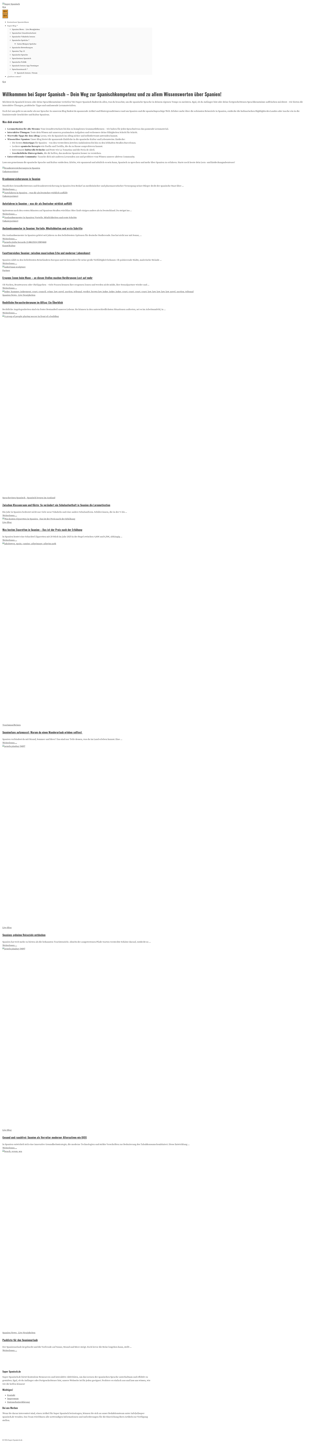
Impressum (13, 1398)
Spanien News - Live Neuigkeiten (18, 295)
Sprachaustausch (19, 69)
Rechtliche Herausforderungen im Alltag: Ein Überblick (32, 302)
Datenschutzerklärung (18, 1402)
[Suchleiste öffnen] (4, 8)
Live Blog (7, 522)
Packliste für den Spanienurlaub (20, 1340)
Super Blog (11, 26)
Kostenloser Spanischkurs (18, 22)
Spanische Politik (19, 62)
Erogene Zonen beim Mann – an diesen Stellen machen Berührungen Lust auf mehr (47, 278)
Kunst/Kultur (8, 245)
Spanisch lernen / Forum (27, 73)
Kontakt (11, 1395)
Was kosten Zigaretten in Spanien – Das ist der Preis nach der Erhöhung (42, 530)
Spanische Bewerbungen (22, 47)
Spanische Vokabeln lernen (23, 37)
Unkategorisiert (10, 171)
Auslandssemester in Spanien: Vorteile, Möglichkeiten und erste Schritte (42, 228)
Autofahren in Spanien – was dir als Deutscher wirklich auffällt (37, 203)
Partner (6, 270)
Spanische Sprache (20, 55)
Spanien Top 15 (18, 51)
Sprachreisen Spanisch (21, 58)
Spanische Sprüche (20, 40)
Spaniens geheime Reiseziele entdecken (24, 935)
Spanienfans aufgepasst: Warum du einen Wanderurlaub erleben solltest (42, 732)
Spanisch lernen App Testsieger (25, 66)
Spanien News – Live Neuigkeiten (26, 29)
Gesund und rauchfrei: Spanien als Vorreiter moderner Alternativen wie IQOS (44, 1137)
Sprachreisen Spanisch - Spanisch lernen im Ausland (28, 497)
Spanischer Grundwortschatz (24, 33)
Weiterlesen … (9, 189)
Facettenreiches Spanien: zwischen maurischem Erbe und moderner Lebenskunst (46, 253)
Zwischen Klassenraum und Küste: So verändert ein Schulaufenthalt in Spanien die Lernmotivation (56, 505)
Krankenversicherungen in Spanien (21, 179)
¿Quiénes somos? (14, 76)
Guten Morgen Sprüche (26, 44)
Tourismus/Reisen (11, 725)
